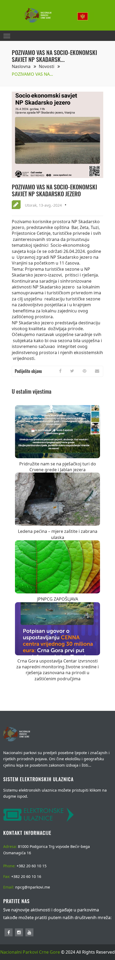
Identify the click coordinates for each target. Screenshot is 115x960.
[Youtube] (29, 932)
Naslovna (22, 66)
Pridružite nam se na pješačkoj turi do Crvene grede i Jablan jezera (57, 467)
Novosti (47, 66)
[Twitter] (72, 371)
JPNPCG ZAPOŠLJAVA (57, 599)
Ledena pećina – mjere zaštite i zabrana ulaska (57, 534)
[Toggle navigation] (6, 35)
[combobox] (84, 15)
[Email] (97, 371)
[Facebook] (60, 371)
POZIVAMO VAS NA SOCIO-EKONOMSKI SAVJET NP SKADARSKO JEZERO (54, 190)
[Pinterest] (84, 371)
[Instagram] (19, 932)
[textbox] (84, 16)
